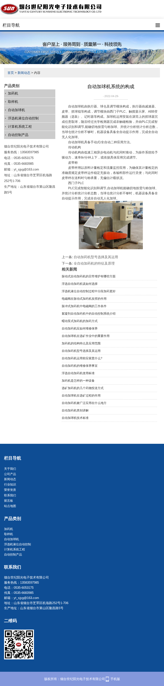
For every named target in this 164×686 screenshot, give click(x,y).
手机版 (115, 679)
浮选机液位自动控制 (23, 118)
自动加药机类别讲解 (75, 410)
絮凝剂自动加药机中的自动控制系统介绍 (89, 313)
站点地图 (10, 506)
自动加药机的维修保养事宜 (80, 365)
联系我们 (10, 495)
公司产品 (10, 474)
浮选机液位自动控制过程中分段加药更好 (89, 291)
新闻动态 (24, 72)
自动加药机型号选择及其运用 (96, 257)
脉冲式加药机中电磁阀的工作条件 (84, 306)
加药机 (13, 93)
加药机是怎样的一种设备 (78, 380)
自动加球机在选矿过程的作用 (81, 395)
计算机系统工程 (20, 126)
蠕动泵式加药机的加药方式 (80, 321)
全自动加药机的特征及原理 (94, 263)
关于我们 (10, 468)
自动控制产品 (18, 135)
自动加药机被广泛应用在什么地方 (84, 403)
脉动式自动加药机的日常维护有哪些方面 (89, 276)
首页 (10, 72)
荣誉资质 (10, 489)
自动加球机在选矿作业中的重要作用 (86, 336)
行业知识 (10, 484)
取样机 (13, 101)
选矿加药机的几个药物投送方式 (83, 388)
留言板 (8, 500)
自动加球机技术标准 (75, 418)
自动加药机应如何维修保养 (80, 328)
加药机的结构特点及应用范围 (81, 343)
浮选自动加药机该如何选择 (80, 283)
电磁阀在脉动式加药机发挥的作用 (84, 298)
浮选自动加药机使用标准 (78, 373)
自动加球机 (16, 110)
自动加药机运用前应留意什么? (82, 358)
